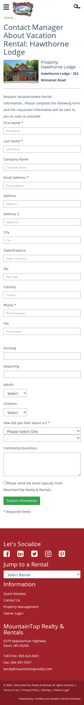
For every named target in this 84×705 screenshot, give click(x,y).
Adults (9, 384)
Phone (10, 305)
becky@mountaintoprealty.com (28, 669)
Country (10, 287)
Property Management (21, 607)
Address (10, 195)
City (6, 232)
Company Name (16, 159)
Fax (6, 323)
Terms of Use (11, 690)
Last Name (13, 141)
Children (10, 403)
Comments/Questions (20, 448)
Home (8, 17)
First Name (13, 123)
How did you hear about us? (27, 423)
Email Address (16, 177)
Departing (11, 366)
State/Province (15, 250)
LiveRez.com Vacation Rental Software (57, 698)
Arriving (10, 348)
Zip (6, 268)
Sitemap (46, 690)
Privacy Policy (30, 690)
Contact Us (12, 600)
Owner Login (13, 613)
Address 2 (11, 214)
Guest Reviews (15, 593)
